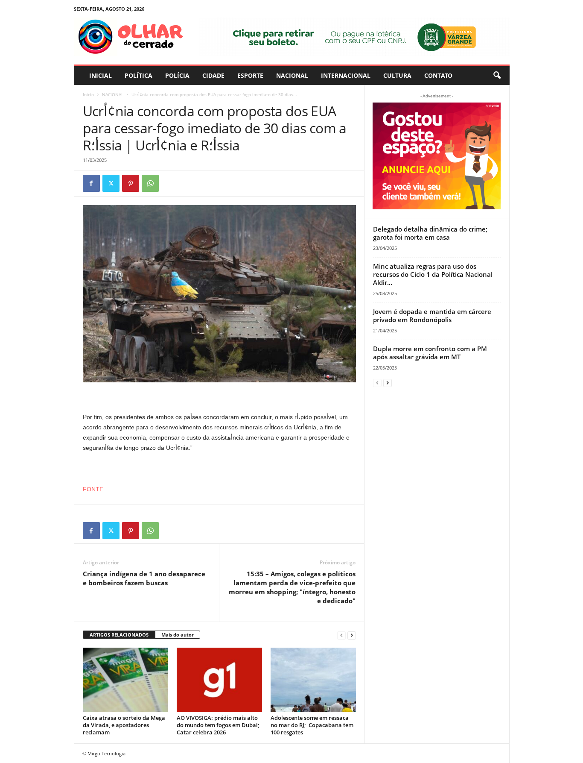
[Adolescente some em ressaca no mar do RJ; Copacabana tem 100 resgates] (313, 680)
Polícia (177, 75)
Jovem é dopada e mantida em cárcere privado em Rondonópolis (432, 315)
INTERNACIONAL (345, 75)
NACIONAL (292, 75)
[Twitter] (111, 183)
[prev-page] (341, 635)
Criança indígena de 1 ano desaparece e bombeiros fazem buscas (144, 578)
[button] (496, 75)
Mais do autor (177, 634)
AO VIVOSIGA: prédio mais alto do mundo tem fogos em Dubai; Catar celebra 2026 (218, 725)
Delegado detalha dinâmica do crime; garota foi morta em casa (430, 233)
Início (88, 94)
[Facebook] (91, 183)
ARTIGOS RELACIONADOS (119, 634)
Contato (438, 75)
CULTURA (397, 75)
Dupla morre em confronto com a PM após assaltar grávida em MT (430, 352)
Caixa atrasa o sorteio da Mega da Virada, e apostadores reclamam (124, 725)
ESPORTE (250, 75)
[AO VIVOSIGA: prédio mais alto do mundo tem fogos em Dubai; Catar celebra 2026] (219, 680)
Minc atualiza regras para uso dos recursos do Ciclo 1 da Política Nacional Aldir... (433, 274)
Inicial (100, 75)
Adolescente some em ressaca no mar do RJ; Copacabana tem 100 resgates (312, 725)
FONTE (93, 489)
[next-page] (351, 635)
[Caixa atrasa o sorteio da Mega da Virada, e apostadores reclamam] (125, 680)
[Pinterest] (130, 183)
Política (138, 75)
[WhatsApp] (150, 183)
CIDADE (213, 75)
